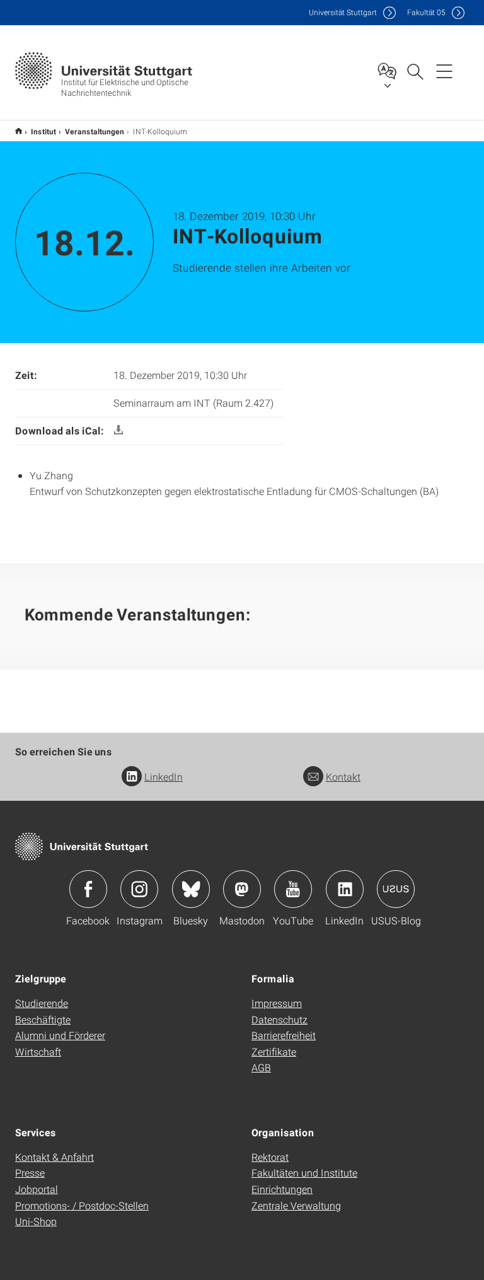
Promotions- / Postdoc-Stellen (82, 1205)
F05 (426, 12)
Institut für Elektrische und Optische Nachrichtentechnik (18, 130)
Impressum (276, 1002)
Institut (43, 131)
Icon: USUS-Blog (396, 889)
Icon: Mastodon (242, 889)
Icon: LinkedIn (345, 889)
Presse (30, 1172)
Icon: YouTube (293, 889)
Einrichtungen (282, 1189)
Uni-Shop (36, 1221)
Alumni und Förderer (60, 1035)
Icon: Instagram (139, 889)
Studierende (41, 1002)
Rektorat (270, 1156)
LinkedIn (163, 776)
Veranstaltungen (94, 131)
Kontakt (343, 776)
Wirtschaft (38, 1051)
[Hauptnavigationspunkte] (444, 70)
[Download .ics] (118, 430)
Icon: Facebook (88, 889)
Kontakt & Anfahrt (54, 1156)
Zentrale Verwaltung (296, 1205)
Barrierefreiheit (283, 1035)
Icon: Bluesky (191, 889)
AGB (261, 1067)
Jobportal (36, 1189)
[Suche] (414, 70)
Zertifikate (273, 1051)
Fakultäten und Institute (304, 1172)
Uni (343, 12)
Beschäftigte (43, 1019)
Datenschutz (279, 1019)
